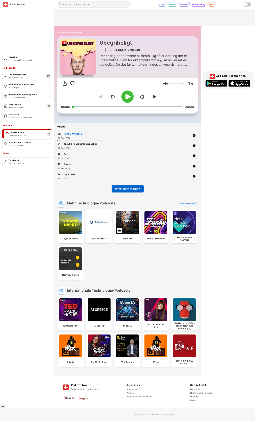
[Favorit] (72, 83)
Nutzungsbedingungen (201, 393)
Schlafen (184, 4)
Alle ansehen (187, 203)
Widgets (130, 393)
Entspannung (198, 4)
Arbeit (162, 4)
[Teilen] (64, 83)
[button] (165, 83)
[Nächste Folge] (154, 96)
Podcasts (61, 32)
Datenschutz (196, 389)
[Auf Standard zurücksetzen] (112, 96)
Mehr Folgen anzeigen (127, 188)
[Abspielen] (127, 96)
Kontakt (194, 400)
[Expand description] (193, 65)
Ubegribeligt (74, 32)
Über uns (194, 396)
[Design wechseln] (247, 4)
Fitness (172, 4)
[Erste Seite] (142, 96)
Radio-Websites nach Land (139, 396)
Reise (211, 4)
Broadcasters (132, 389)
